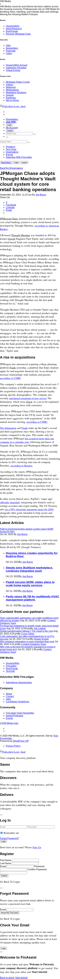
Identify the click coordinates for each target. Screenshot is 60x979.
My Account (12, 127)
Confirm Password (37, 869)
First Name (5, 860)
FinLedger (11, 666)
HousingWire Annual (16, 65)
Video (9, 53)
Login (9, 125)
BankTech (5, 168)
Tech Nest (11, 149)
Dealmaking (12, 152)
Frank (25, 428)
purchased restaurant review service (28, 398)
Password (39, 866)
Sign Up (36, 847)
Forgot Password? (9, 838)
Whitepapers (12, 90)
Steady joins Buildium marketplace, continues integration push (29, 569)
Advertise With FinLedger (19, 157)
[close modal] (1, 814)
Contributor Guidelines (17, 701)
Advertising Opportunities (19, 682)
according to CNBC (10, 378)
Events (9, 154)
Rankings (11, 98)
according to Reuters (21, 465)
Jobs (8, 699)
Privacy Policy (13, 746)
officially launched (10, 502)
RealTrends (12, 31)
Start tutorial (21, 977)
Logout (10, 130)
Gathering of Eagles (16, 67)
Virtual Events (13, 70)
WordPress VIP (21, 741)
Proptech (10, 147)
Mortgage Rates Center (18, 82)
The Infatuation (8, 428)
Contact (10, 696)
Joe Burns (41, 194)
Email (3, 866)
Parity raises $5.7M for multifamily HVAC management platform (32, 598)
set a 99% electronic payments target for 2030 (29, 509)
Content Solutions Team (33, 644)
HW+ (8, 45)
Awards (10, 95)
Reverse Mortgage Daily (18, 34)
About (9, 694)
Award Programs (14, 715)
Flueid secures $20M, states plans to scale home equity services (30, 584)
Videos (9, 84)
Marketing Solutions (16, 92)
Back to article (7, 977)
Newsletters (12, 48)
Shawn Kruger (41, 639)
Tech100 (10, 671)
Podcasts (10, 51)
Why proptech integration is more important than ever (27, 641)
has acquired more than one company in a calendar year (27, 440)
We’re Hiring (12, 100)
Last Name (5, 863)
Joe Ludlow (40, 628)
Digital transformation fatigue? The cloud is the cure (26, 631)
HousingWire (12, 26)
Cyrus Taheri (27, 633)
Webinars (11, 87)
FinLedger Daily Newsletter (20, 713)
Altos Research (14, 28)
